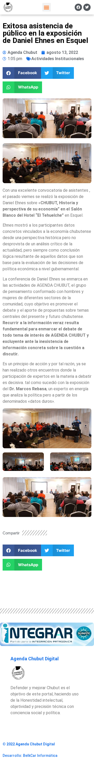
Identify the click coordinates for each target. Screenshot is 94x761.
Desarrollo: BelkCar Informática (30, 755)
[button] (46, 7)
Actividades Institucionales (57, 58)
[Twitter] (87, 7)
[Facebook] (78, 7)
